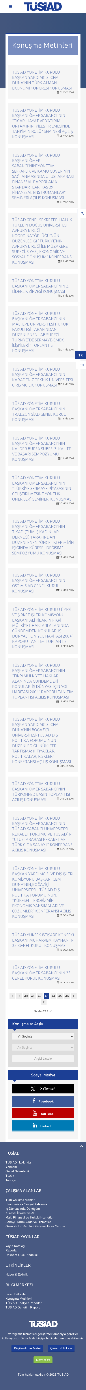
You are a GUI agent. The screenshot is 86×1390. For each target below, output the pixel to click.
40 (26, 996)
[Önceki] (19, 996)
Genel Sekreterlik (18, 1171)
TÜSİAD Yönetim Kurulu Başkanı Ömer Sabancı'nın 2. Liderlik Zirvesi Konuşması (40, 285)
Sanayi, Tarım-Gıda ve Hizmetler (28, 1222)
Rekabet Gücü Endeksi (21, 1255)
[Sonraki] (74, 996)
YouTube (46, 1114)
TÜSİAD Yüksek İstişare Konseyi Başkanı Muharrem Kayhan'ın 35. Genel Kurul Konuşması (43, 940)
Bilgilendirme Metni (27, 1348)
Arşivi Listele (43, 1058)
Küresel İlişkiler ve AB (20, 1213)
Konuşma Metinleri (19, 1298)
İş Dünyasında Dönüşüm (23, 1208)
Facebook (46, 1101)
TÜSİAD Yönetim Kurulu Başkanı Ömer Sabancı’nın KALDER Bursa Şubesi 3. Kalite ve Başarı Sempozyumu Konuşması (41, 448)
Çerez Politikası (61, 1348)
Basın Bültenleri (16, 1294)
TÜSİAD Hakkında (18, 1162)
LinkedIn (46, 1126)
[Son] (44, 1002)
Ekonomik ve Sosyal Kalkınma (26, 1204)
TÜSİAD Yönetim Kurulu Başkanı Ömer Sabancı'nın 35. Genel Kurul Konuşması (41, 972)
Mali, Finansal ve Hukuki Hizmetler (30, 1217)
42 (39, 996)
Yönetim (11, 1167)
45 (60, 996)
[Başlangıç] (12, 996)
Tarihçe (11, 1180)
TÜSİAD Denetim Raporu (23, 1307)
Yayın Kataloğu (16, 1246)
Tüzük (10, 1175)
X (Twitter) (47, 1088)
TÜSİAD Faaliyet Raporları (24, 1303)
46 (67, 996)
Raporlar (12, 1250)
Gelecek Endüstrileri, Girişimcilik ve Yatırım (35, 1226)
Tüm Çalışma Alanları (21, 1199)
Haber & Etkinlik (17, 1274)
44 (53, 996)
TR (81, 355)
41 (33, 996)
